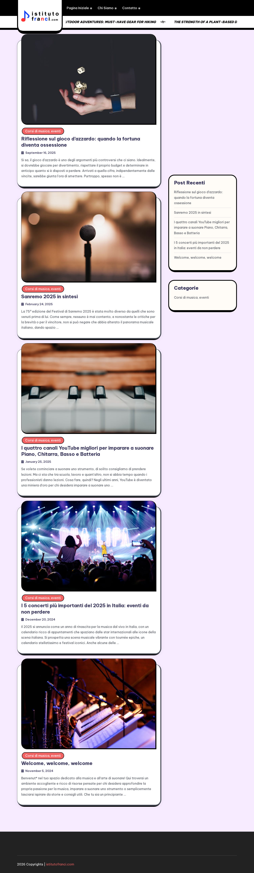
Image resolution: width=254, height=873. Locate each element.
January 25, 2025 (38, 462)
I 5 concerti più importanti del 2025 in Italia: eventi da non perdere (201, 245)
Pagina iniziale (78, 8)
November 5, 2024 (39, 771)
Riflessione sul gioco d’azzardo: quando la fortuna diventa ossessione (198, 197)
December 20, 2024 (40, 619)
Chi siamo (106, 8)
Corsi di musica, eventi (43, 131)
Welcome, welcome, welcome (56, 763)
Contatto (129, 8)
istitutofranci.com (60, 864)
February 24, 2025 (39, 304)
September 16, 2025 (40, 153)
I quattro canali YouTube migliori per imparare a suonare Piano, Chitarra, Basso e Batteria (87, 451)
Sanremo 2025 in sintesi (49, 296)
